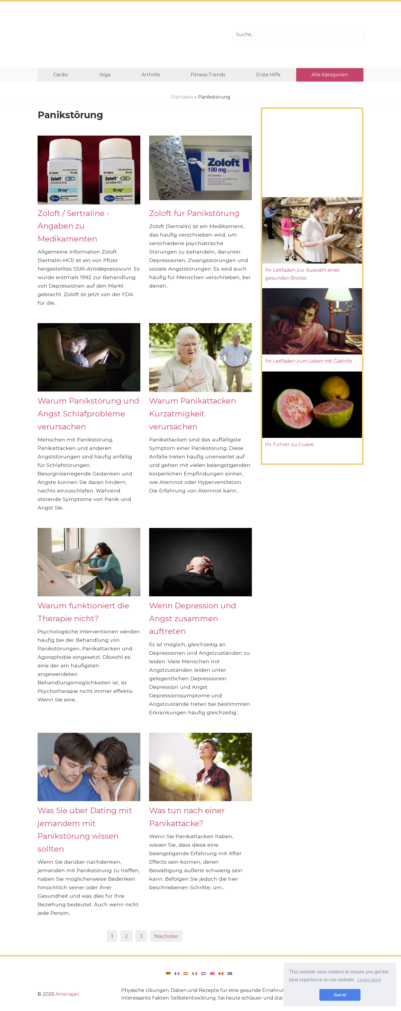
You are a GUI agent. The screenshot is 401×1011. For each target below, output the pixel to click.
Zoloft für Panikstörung (194, 213)
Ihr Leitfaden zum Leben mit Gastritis (308, 361)
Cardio (60, 74)
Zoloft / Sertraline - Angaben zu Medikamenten (74, 226)
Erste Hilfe (268, 74)
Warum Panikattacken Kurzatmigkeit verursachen (192, 413)
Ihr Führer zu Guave (289, 444)
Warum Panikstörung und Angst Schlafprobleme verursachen (88, 413)
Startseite (182, 97)
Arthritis (150, 74)
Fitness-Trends (208, 74)
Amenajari (67, 994)
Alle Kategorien (329, 74)
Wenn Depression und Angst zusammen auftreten (192, 618)
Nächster (166, 936)
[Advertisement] (131, 34)
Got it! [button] (340, 995)
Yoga (104, 74)
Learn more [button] (369, 979)
